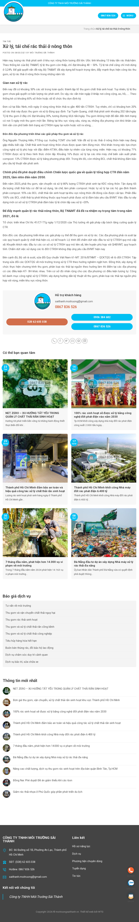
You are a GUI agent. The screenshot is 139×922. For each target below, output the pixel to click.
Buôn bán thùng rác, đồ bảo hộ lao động (29, 647)
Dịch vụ (76, 853)
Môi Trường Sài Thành (42, 53)
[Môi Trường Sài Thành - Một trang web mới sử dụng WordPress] (13, 12)
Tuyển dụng (79, 868)
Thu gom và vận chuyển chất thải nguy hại (30, 612)
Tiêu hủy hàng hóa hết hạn (21, 640)
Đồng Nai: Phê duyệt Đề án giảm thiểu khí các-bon (42, 780)
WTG (100, 911)
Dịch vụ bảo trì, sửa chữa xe (21, 661)
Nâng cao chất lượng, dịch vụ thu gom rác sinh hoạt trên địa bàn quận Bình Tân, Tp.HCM (65, 768)
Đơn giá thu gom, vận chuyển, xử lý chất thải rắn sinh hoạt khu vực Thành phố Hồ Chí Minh (66, 700)
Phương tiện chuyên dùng (87, 861)
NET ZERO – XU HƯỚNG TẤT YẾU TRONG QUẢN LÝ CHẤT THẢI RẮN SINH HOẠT (60, 688)
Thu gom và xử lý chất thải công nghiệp (28, 633)
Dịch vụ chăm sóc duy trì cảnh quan (26, 654)
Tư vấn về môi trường (18, 605)
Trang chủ (89, 28)
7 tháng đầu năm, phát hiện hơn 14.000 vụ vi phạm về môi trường (51, 746)
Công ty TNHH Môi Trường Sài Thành (35, 897)
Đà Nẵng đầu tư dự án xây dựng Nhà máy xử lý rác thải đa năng (50, 757)
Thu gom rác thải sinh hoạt (21, 619)
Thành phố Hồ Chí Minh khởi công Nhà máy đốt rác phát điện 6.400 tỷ (54, 734)
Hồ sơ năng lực (81, 846)
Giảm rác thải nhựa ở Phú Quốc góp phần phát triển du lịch (47, 791)
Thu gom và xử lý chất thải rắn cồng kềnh (29, 626)
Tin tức (7, 41)
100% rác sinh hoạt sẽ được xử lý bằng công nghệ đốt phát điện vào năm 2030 (59, 711)
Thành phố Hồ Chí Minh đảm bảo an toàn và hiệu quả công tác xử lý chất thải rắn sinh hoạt (67, 723)
